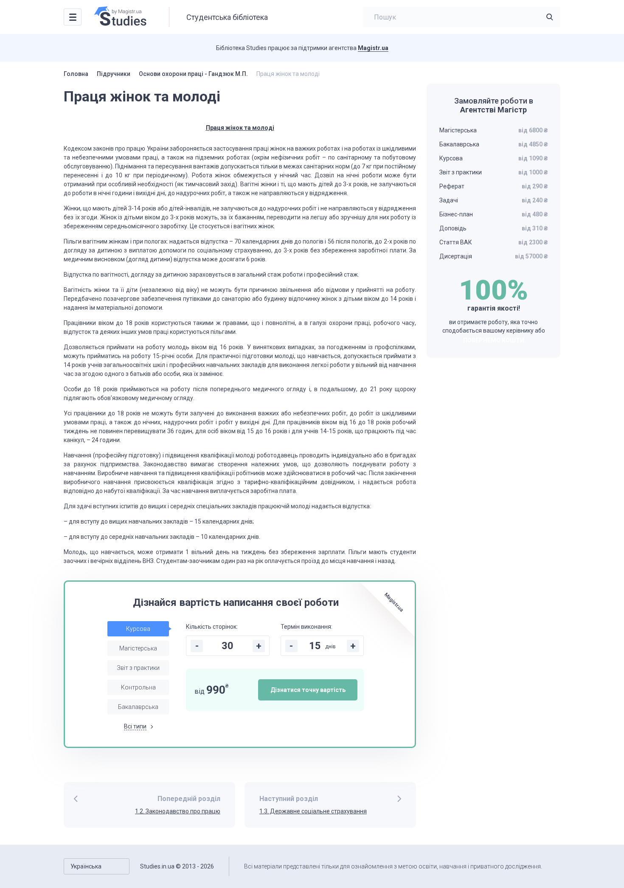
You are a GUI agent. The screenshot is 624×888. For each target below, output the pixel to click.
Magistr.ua (373, 48)
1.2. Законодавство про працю (177, 811)
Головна (76, 73)
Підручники (113, 73)
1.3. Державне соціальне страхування (313, 811)
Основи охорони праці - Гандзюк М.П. (193, 73)
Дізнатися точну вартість (308, 689)
